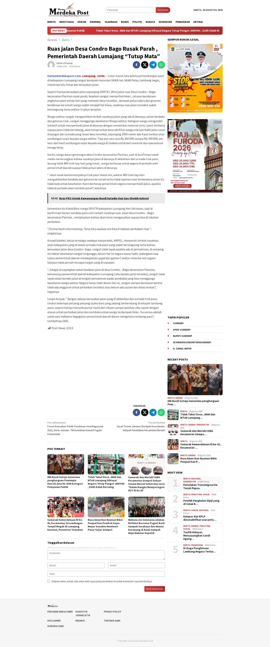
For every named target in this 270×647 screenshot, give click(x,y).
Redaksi (80, 620)
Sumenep (178, 323)
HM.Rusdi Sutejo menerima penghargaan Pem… (193, 402)
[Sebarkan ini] (136, 64)
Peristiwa (196, 494)
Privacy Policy (112, 611)
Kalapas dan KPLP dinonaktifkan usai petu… (199, 518)
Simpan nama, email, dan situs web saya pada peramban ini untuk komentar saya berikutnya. (101, 581)
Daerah (179, 398)
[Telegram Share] (153, 64)
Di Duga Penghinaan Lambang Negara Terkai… (199, 550)
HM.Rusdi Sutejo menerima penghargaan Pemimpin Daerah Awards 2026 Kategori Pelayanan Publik (65, 482)
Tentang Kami (112, 620)
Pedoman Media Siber (60, 611)
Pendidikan (197, 545)
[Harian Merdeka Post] (69, 9)
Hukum (194, 510)
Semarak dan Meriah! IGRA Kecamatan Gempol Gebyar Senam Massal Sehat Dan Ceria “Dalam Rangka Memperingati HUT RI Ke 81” (146, 484)
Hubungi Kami (55, 626)
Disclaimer (54, 620)
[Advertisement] (106, 365)
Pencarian (163, 10)
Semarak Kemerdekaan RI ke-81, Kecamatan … (200, 446)
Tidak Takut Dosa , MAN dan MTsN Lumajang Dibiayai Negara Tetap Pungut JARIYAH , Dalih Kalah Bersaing (133, 30)
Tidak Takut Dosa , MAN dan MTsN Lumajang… (197, 416)
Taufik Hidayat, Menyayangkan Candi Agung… (196, 536)
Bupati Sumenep (182, 336)
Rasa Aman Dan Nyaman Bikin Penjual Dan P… (198, 460)
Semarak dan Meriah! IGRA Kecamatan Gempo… (196, 432)
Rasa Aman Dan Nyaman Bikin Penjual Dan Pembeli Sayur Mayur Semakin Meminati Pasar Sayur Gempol (105, 524)
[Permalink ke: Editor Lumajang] (51, 64)
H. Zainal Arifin (182, 348)
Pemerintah (203, 424)
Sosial (206, 494)
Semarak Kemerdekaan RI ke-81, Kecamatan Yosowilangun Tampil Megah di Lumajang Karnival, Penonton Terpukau (65, 524)
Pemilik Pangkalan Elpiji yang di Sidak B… (201, 502)
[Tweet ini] (144, 64)
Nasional (196, 478)
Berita (171, 398)
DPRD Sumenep (181, 329)
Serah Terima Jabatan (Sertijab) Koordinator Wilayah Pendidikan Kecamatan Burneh (141, 426)
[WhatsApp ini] (161, 64)
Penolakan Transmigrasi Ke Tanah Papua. (200, 486)
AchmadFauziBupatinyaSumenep (192, 342)
